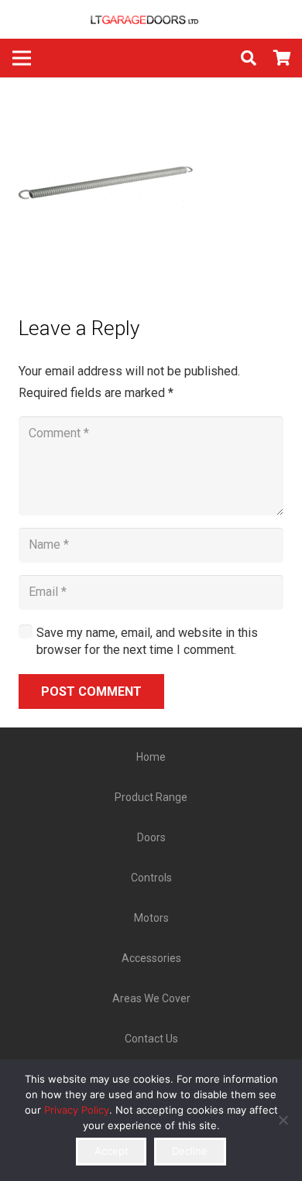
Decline (190, 1151)
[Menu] (21, 58)
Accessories (151, 958)
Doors (151, 837)
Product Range (151, 797)
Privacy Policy (76, 1110)
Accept (111, 1151)
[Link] (151, 19)
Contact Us (151, 1038)
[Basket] (283, 58)
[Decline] (282, 1120)
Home (151, 757)
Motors (151, 918)
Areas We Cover (151, 998)
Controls (151, 877)
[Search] (249, 58)
